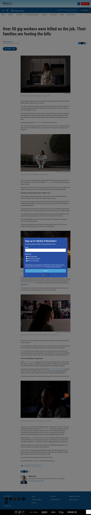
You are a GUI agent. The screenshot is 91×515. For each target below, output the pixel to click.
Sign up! (45, 270)
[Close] (66, 239)
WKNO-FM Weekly (32, 256)
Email (26, 247)
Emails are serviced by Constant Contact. (54, 266)
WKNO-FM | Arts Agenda (34, 258)
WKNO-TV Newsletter (33, 260)
